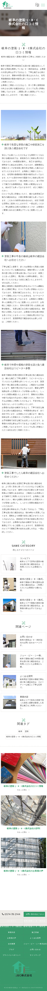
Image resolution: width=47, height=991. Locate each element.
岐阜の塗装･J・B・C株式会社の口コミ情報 (23, 736)
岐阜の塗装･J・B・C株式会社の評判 (11, 926)
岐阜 (20, 731)
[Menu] (43, 5)
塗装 (27, 731)
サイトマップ (35, 955)
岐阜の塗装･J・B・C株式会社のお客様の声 (35, 926)
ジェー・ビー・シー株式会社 (35, 944)
